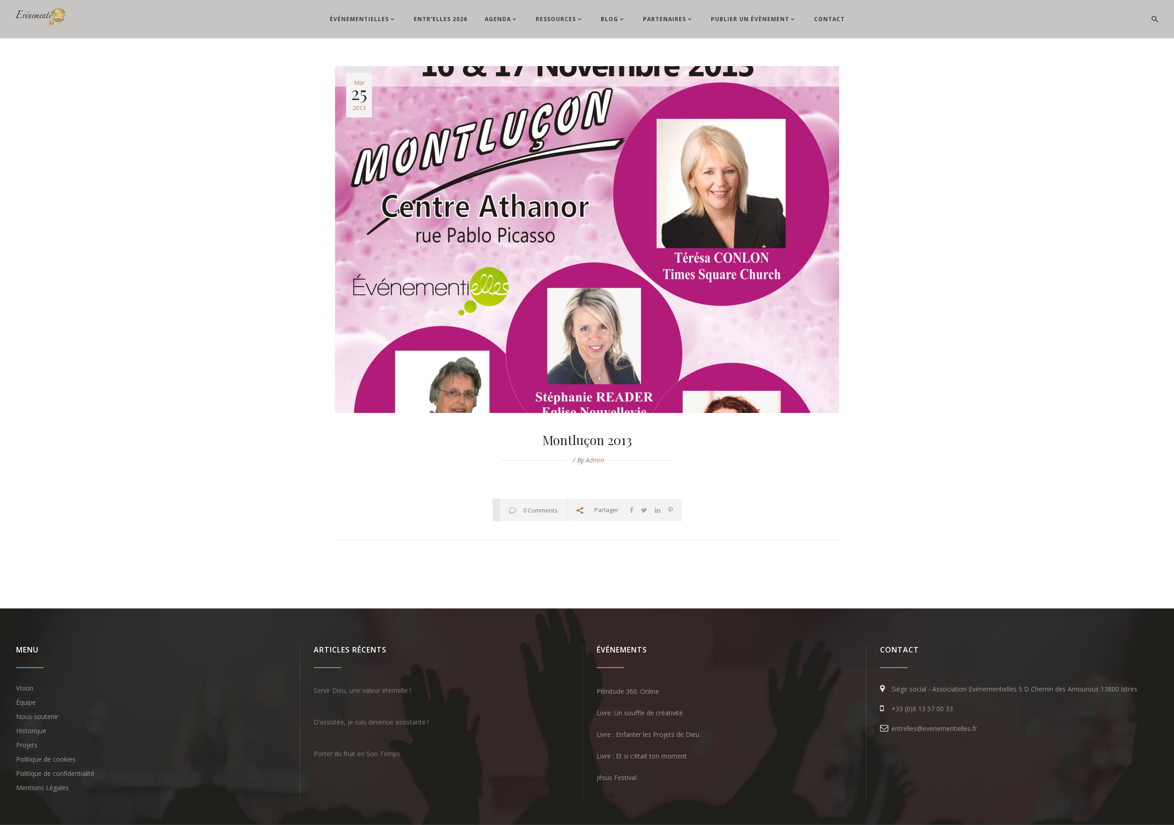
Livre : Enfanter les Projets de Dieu (648, 734)
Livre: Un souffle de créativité (640, 712)
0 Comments (540, 510)
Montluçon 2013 (587, 439)
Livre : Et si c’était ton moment (642, 756)
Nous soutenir (37, 716)
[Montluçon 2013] (587, 239)
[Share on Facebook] (631, 510)
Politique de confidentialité (55, 773)
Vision (24, 688)
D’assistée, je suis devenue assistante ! (371, 722)
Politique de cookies (46, 759)
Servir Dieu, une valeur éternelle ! (362, 690)
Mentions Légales (42, 787)
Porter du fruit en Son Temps (357, 753)
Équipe (26, 702)
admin (595, 460)
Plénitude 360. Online (628, 691)
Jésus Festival (617, 777)
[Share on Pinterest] (670, 510)
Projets (27, 745)
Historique (31, 730)
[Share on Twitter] (644, 510)
